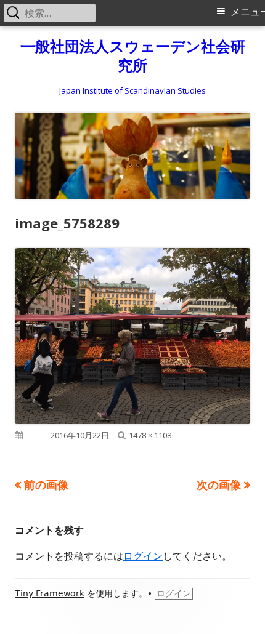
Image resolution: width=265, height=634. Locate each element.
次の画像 (219, 484)
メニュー (247, 12)
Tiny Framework (49, 593)
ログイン (143, 556)
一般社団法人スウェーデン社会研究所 (132, 56)
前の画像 (46, 484)
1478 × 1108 (150, 435)
